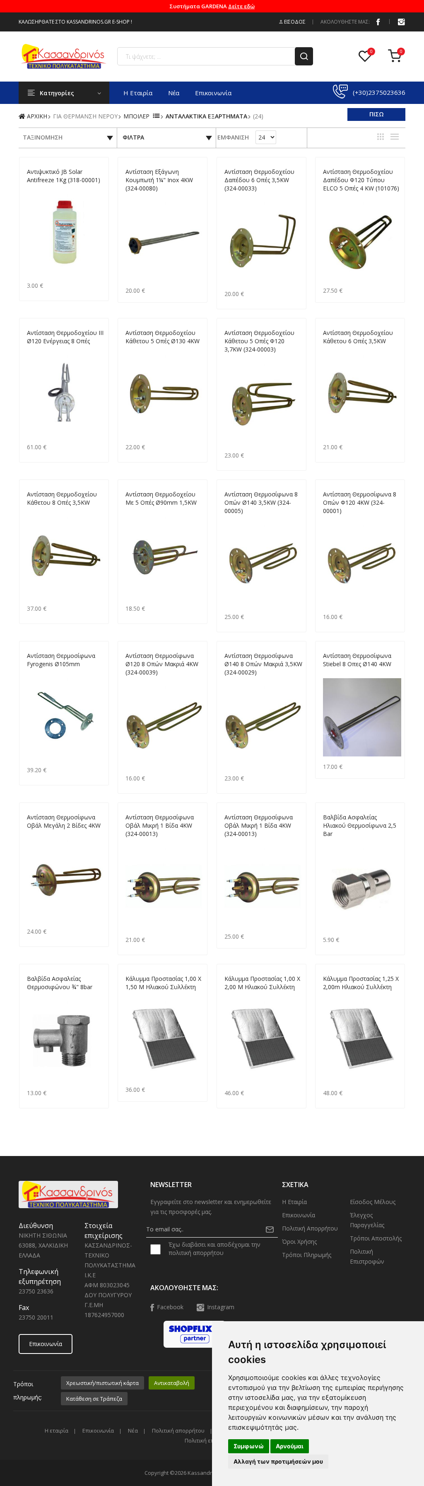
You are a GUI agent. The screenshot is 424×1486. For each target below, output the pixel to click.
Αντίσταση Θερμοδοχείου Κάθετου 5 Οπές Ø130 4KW (162, 337)
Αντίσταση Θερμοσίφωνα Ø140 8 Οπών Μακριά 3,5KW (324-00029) (263, 664)
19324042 (137, 350)
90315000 (334, 996)
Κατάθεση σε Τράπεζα (94, 1398)
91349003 (236, 843)
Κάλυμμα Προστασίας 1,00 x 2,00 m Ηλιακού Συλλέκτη (262, 983)
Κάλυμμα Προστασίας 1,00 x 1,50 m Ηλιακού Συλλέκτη (163, 983)
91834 (34, 996)
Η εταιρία (137, 93)
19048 (34, 512)
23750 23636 (36, 1291)
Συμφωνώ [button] (249, 1446)
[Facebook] (378, 21)
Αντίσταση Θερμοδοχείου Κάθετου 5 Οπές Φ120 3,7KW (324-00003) (259, 341)
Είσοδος (294, 21)
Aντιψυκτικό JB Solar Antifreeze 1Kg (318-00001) (63, 176)
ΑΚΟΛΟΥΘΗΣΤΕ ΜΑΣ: (345, 21)
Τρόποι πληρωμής (306, 1255)
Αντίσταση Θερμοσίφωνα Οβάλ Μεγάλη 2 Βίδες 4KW (64, 821)
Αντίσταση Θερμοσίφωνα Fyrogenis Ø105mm (61, 660)
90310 (231, 198)
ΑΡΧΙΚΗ (36, 116)
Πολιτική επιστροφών (367, 1256)
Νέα (173, 93)
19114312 (38, 350)
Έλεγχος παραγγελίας (367, 1220)
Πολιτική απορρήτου (310, 1228)
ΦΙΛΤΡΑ (133, 137)
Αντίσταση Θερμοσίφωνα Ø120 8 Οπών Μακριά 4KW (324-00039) (161, 664)
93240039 (137, 682)
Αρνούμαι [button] (290, 1446)
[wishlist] (367, 56)
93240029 (236, 682)
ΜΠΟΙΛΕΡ (136, 116)
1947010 (37, 835)
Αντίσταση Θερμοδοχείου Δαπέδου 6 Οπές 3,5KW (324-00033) (259, 180)
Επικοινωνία (213, 93)
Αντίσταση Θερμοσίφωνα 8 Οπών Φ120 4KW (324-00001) (359, 502)
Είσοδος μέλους (372, 1202)
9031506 (135, 996)
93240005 (236, 520)
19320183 (137, 843)
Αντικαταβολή (171, 1383)
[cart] (396, 56)
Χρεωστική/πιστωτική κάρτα (102, 1383)
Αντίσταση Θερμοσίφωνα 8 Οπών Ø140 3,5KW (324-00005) (261, 502)
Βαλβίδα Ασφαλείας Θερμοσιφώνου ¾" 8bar (59, 983)
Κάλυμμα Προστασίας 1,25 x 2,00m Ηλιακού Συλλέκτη (361, 983)
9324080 (135, 198)
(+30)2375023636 (379, 92)
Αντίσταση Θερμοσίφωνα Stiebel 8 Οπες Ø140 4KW (357, 660)
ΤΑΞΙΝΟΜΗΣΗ (43, 137)
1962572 (234, 359)
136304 (331, 843)
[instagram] (401, 21)
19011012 (334, 520)
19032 (330, 350)
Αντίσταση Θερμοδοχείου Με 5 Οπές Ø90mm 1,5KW (161, 498)
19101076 (334, 198)
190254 (331, 673)
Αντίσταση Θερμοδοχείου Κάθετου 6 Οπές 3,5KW (358, 337)
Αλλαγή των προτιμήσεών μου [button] (278, 1461)
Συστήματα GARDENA (212, 6)
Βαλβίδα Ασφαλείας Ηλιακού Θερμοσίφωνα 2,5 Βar (359, 825)
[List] (394, 136)
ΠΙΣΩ (376, 114)
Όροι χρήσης (299, 1241)
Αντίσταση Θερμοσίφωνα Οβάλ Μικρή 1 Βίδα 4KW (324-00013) (159, 825)
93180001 (38, 189)
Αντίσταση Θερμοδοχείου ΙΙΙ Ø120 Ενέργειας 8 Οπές (65, 337)
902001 (233, 996)
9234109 (135, 512)
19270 (34, 673)
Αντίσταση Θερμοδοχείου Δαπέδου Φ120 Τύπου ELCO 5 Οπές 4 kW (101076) (361, 180)
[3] (380, 136)
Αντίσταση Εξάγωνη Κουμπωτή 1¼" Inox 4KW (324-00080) (159, 180)
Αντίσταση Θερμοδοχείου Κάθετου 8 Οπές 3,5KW (62, 498)
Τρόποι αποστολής (376, 1238)
